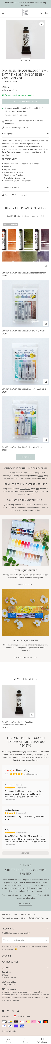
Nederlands (5, 1016)
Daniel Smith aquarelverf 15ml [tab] (33, 216)
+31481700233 (41, 918)
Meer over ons (25, 904)
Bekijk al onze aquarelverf (25, 657)
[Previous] (21, 60)
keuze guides (25, 488)
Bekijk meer (25, 457)
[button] (46, 12)
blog (37, 488)
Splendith (11, 1031)
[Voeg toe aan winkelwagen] (45, 265)
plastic (40, 475)
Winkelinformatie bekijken (16, 115)
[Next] (29, 60)
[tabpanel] (25, 341)
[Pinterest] (8, 1011)
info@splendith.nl (18, 918)
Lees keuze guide (25, 584)
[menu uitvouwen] (3, 13)
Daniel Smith (9, 81)
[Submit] (46, 940)
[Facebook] (2, 1011)
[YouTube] (18, 1011)
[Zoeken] (41, 12)
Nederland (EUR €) (23, 1016)
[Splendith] (25, 12)
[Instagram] (13, 1011)
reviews (30, 491)
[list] (25, 42)
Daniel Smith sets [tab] (13, 216)
